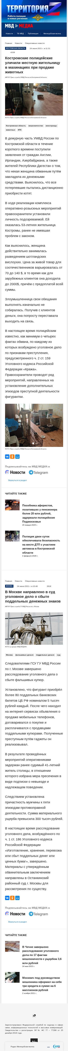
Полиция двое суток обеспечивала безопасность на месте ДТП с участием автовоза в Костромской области (41, 544)
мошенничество (35, 126)
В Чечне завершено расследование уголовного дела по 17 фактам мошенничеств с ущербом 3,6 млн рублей (41, 955)
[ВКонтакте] (7, 456)
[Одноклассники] (12, 456)
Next (59, 425)
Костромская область (16, 126)
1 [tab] (33, 443)
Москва (9, 655)
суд (58, 655)
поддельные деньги (45, 655)
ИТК (19, 130)
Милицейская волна (52, 34)
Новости (9, 34)
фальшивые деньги (24, 655)
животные (10, 130)
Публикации (33, 34)
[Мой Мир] (17, 456)
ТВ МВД (20, 34)
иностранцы (51, 126)
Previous (9, 425)
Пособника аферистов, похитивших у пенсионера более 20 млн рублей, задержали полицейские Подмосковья (39, 513)
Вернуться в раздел (17, 480)
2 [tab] (37, 443)
